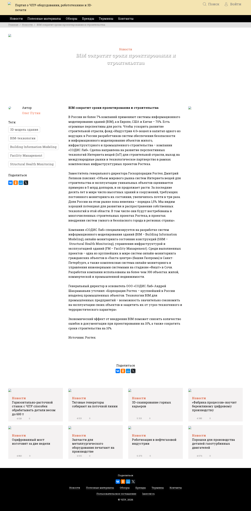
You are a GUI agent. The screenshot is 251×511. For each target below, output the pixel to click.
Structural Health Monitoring (32, 164)
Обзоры (71, 18)
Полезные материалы (44, 18)
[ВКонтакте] (10, 183)
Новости (16, 18)
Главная (13, 24)
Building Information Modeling (33, 147)
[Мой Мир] (21, 183)
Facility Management (26, 155)
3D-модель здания (24, 129)
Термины (106, 18)
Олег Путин (31, 113)
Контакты (126, 18)
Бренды (88, 18)
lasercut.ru (148, 494)
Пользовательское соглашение (116, 494)
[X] (26, 183)
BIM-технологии (22, 138)
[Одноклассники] (15, 183)
